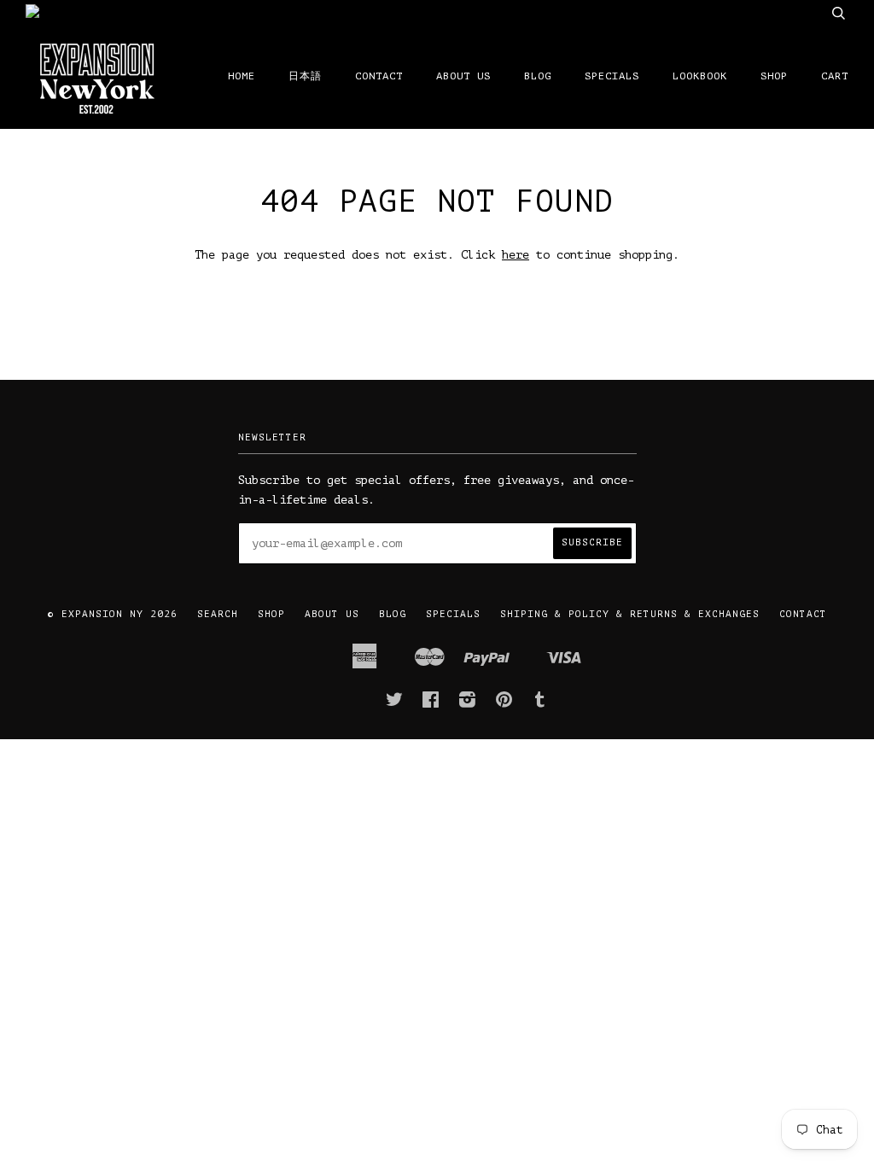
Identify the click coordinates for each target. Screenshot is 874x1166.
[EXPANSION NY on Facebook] (431, 703)
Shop (774, 76)
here (515, 254)
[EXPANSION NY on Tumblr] (540, 703)
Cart (834, 76)
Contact (379, 76)
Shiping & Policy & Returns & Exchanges (630, 614)
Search (217, 614)
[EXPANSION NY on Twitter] (395, 703)
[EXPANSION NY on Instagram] (467, 703)
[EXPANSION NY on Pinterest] (504, 703)
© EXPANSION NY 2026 (113, 614)
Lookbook (700, 76)
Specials (612, 76)
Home (241, 76)
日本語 (305, 76)
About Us (463, 76)
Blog (537, 76)
